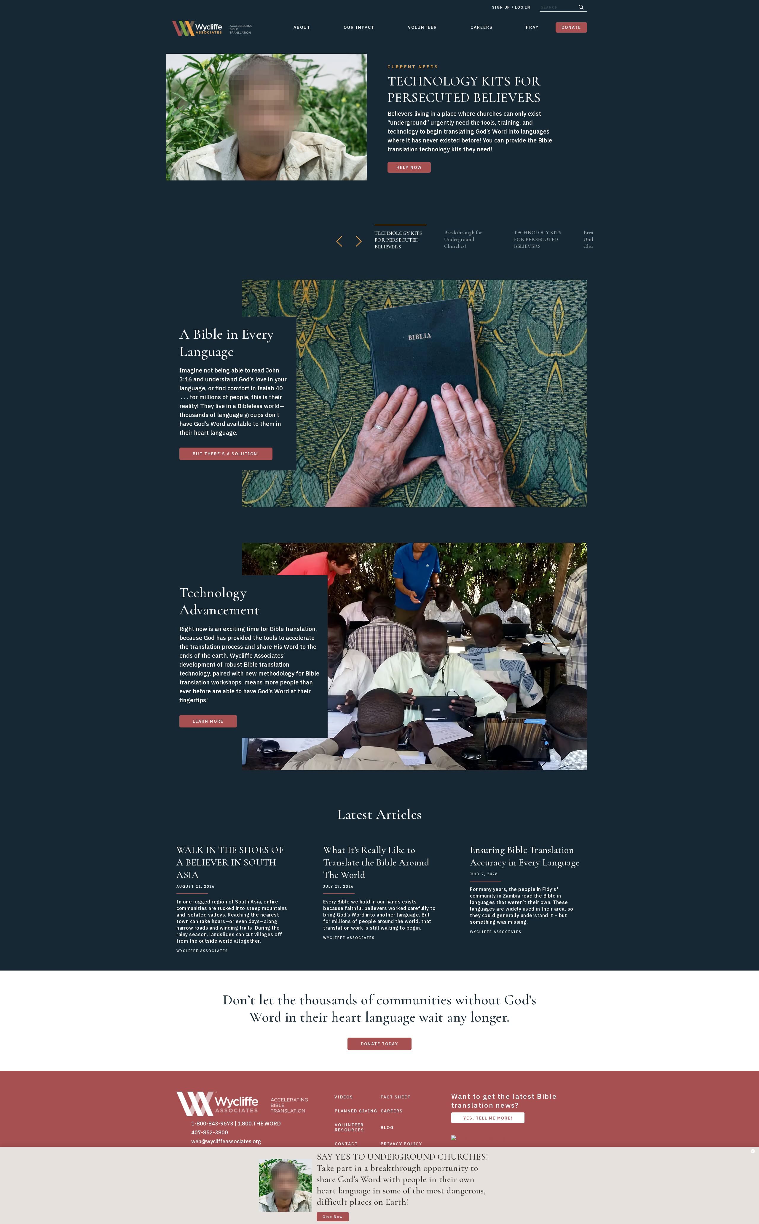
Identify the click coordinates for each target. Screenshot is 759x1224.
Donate (571, 27)
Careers (482, 27)
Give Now (333, 1217)
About (302, 27)
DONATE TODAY (379, 1044)
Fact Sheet (396, 1097)
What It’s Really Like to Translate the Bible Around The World (376, 862)
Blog (387, 1127)
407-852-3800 (209, 1132)
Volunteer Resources (349, 1127)
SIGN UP (501, 7)
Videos (343, 1097)
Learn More (208, 721)
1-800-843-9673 (212, 1123)
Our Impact (359, 27)
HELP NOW (409, 167)
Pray (532, 27)
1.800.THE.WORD (259, 1123)
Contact (346, 1144)
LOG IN (522, 7)
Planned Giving (356, 1111)
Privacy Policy (401, 1144)
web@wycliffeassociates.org (226, 1141)
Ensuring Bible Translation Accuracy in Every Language (525, 856)
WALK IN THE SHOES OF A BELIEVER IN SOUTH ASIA (230, 862)
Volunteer (422, 27)
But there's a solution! (226, 453)
